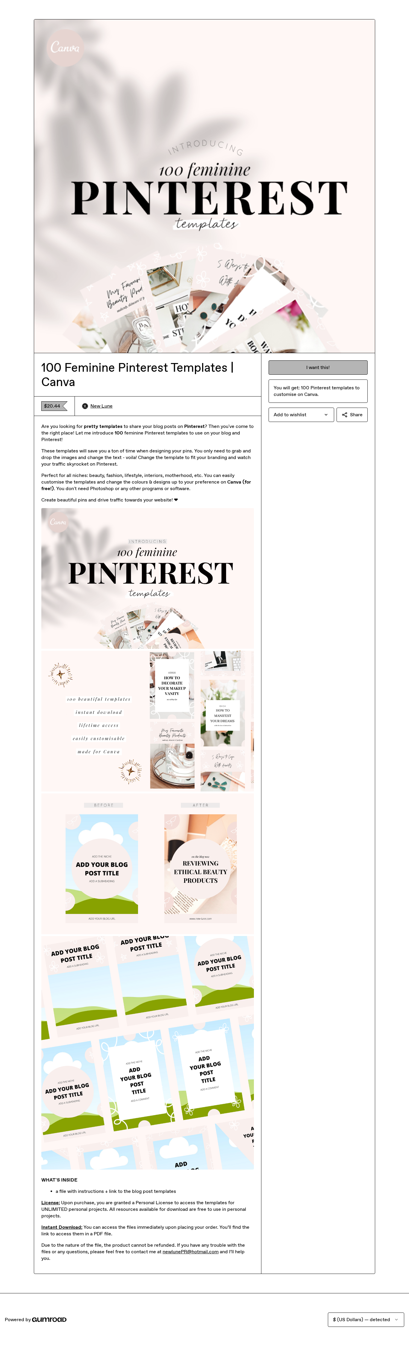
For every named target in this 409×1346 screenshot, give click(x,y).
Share (356, 414)
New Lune (101, 406)
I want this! (318, 367)
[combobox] (301, 415)
